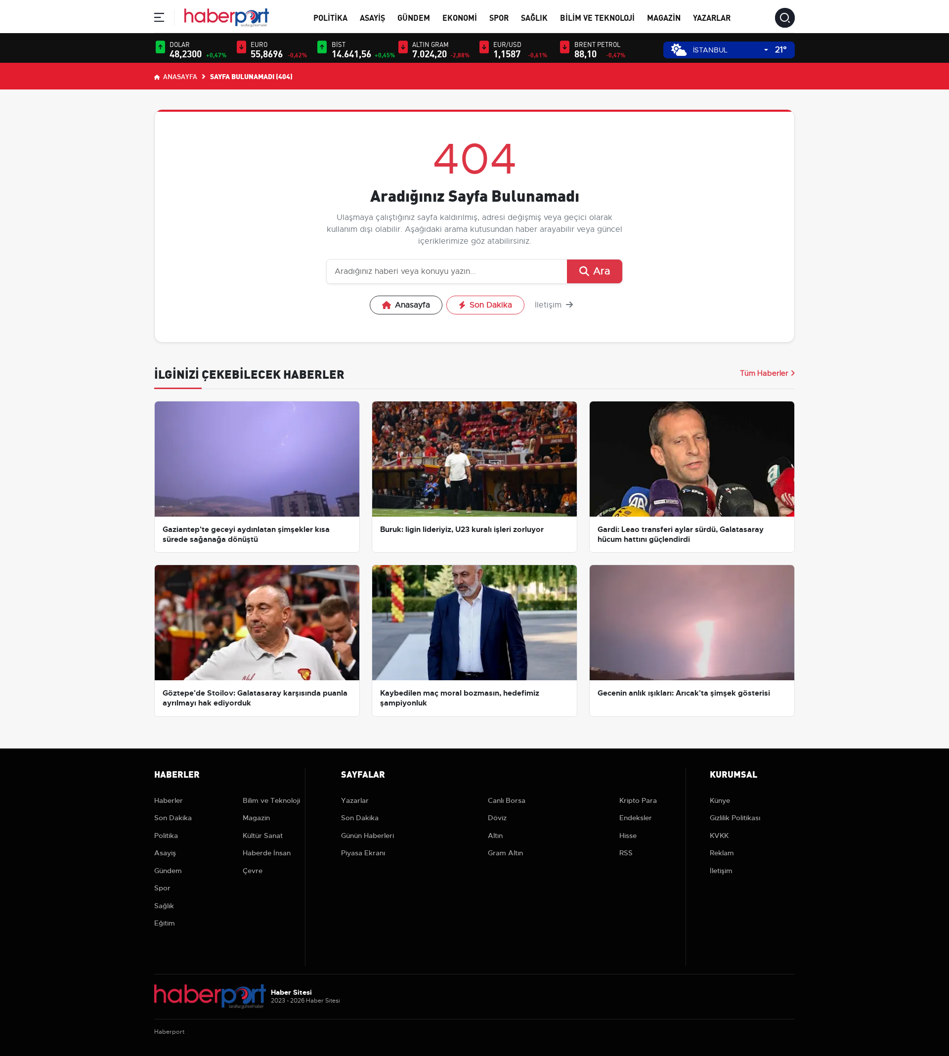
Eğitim (164, 923)
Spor (499, 17)
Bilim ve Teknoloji (597, 17)
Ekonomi (459, 17)
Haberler (168, 800)
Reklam (722, 852)
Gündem (413, 17)
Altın (495, 835)
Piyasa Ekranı (363, 852)
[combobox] (730, 50)
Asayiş (372, 17)
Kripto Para (638, 800)
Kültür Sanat (263, 835)
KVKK (719, 835)
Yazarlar (712, 17)
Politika (330, 17)
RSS (626, 852)
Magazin (664, 17)
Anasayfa (179, 76)
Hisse (628, 835)
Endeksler (635, 817)
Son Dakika (491, 305)
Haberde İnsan (267, 852)
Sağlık (534, 17)
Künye (720, 800)
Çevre (252, 870)
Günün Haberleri (367, 835)
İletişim (549, 305)
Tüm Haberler (764, 373)
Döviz (497, 817)
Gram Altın (505, 852)
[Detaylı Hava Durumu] (679, 50)
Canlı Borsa (506, 800)
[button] (159, 19)
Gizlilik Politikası (735, 817)
